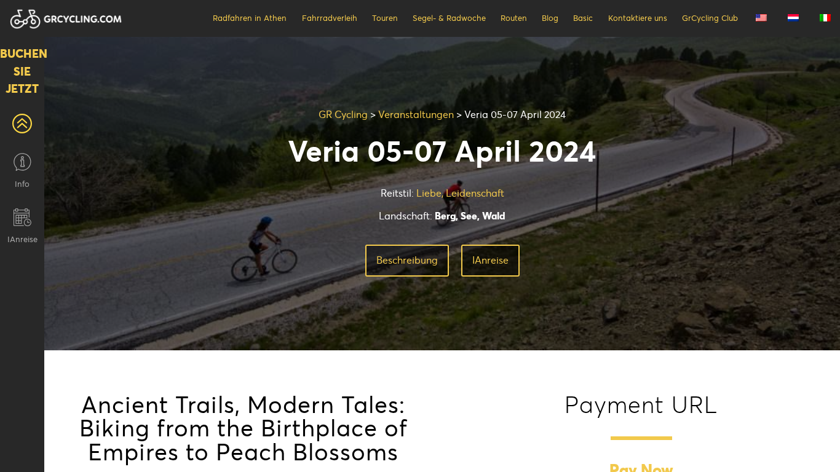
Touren (385, 18)
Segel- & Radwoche (449, 18)
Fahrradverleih (329, 18)
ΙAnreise (490, 260)
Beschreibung (407, 260)
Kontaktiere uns (637, 18)
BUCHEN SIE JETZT (22, 71)
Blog (550, 18)
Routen (514, 18)
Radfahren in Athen (250, 18)
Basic (583, 18)
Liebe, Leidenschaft (460, 193)
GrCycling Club (710, 18)
